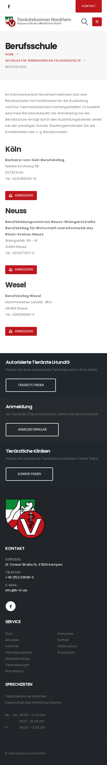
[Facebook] (8, 6)
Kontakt (88, 6)
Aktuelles (12, 640)
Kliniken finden (29, 474)
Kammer (12, 646)
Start (8, 634)
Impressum (66, 652)
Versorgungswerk (18, 652)
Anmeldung (23, 195)
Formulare (65, 634)
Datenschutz (67, 646)
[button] (85, 21)
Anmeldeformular (32, 429)
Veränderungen (17, 665)
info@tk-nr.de (16, 590)
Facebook (11, 606)
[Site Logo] (38, 22)
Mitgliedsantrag (17, 659)
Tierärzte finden (31, 385)
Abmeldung (14, 671)
